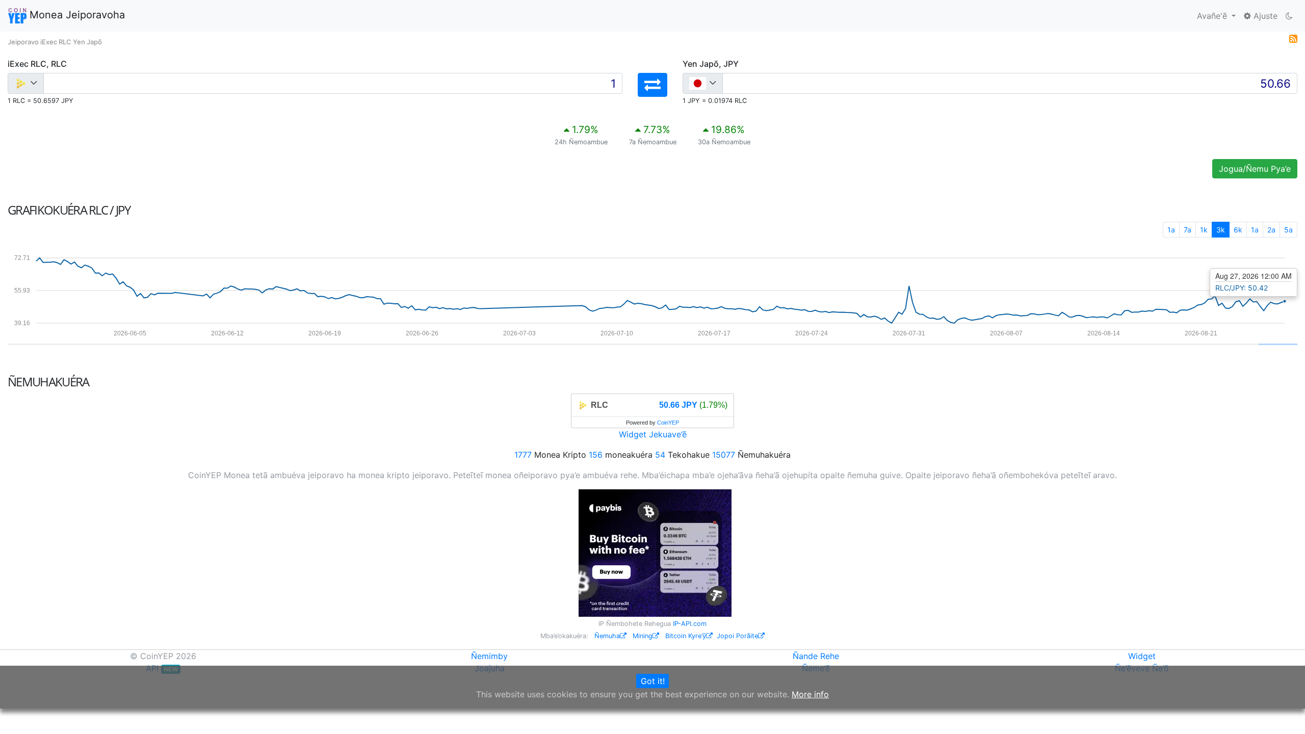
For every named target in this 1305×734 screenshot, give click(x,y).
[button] (652, 85)
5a (1288, 229)
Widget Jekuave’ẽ (653, 434)
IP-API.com (690, 623)
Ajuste (1264, 16)
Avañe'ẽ (1213, 16)
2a (1271, 229)
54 (660, 455)
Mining (642, 636)
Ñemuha (607, 636)
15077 (723, 455)
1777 (523, 455)
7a (1187, 229)
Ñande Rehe (816, 656)
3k (1220, 229)
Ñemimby (489, 656)
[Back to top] (1283, 712)
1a (1171, 229)
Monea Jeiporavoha (76, 15)
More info (810, 694)
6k (1238, 229)
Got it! (653, 681)
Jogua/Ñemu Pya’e (1255, 169)
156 (596, 455)
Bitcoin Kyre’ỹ (685, 636)
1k (1204, 229)
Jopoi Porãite (737, 636)
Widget (1142, 656)
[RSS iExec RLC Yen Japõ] (1293, 38)
